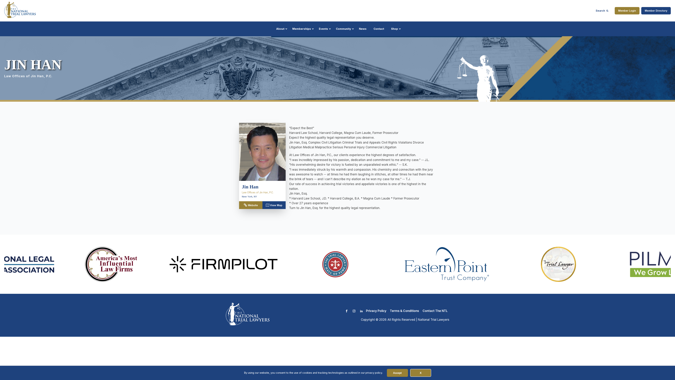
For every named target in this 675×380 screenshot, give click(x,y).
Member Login (627, 10)
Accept (397, 372)
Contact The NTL (435, 311)
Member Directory (656, 10)
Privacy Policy (376, 311)
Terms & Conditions (404, 311)
